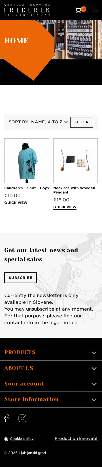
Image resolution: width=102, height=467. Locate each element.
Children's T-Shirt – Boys (26, 188)
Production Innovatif (76, 438)
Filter (82, 122)
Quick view (15, 203)
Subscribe (20, 278)
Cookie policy (22, 438)
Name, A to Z (46, 122)
